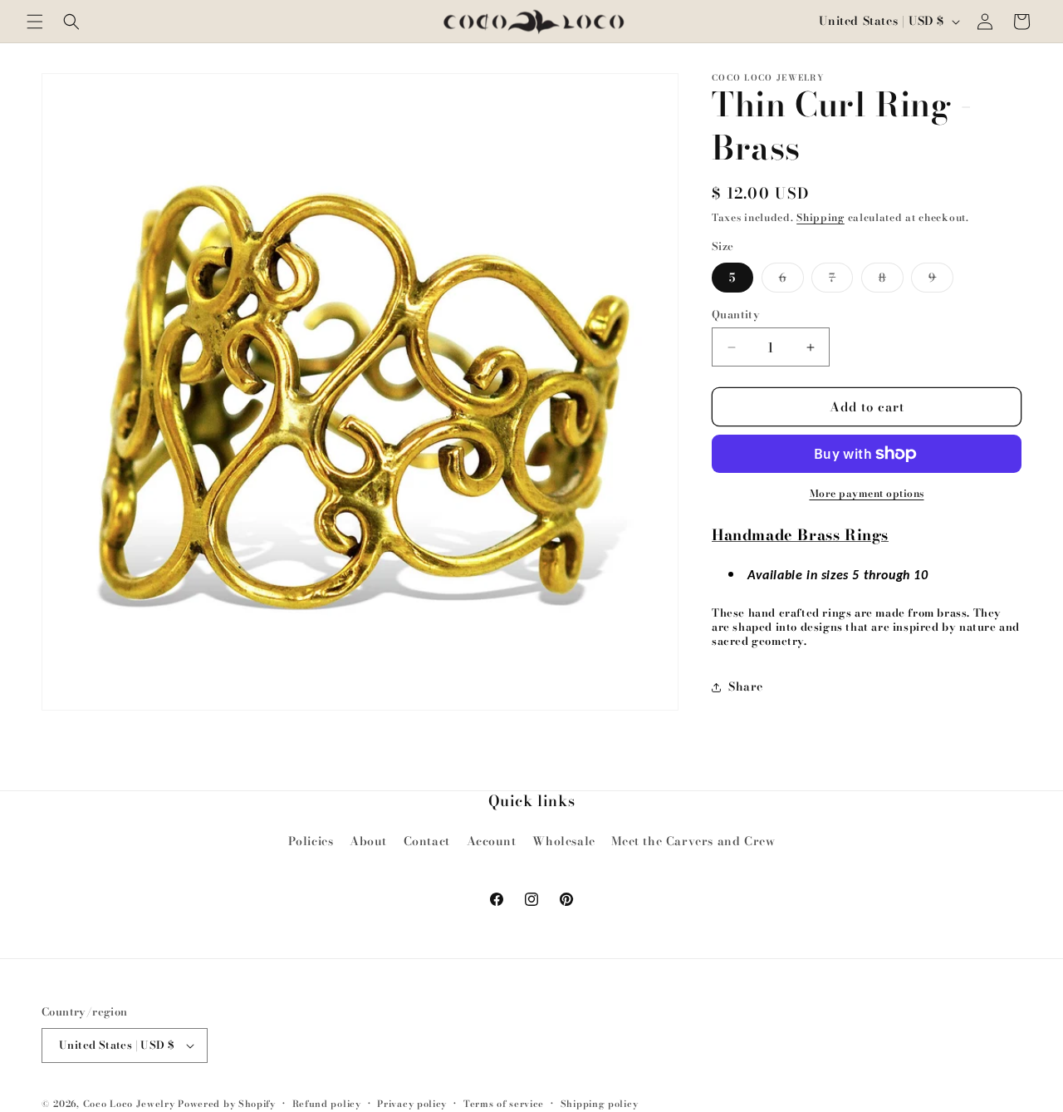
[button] (35, 21)
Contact (427, 841)
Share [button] (745, 686)
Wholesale (563, 841)
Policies (311, 841)
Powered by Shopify (227, 1103)
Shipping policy (600, 1103)
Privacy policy (412, 1103)
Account (492, 841)
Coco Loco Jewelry (129, 1103)
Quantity (736, 314)
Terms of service (503, 1103)
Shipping (820, 217)
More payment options (867, 493)
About (368, 841)
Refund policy (326, 1103)
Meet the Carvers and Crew (693, 841)
